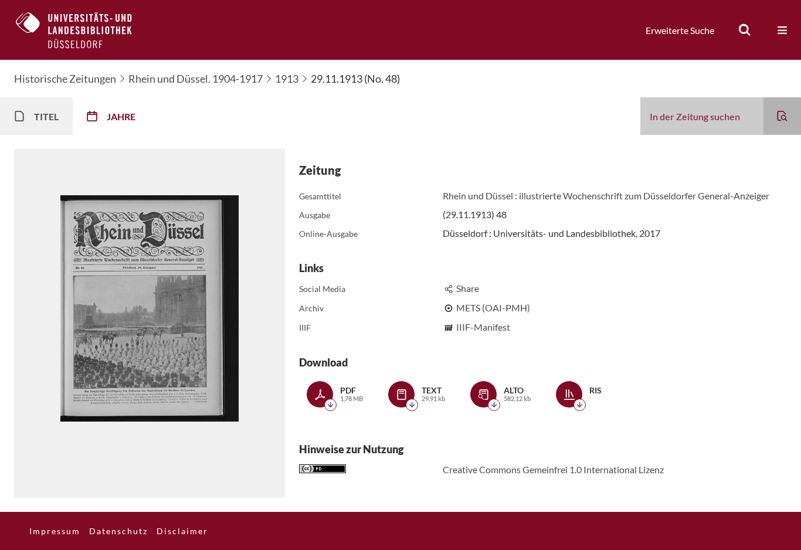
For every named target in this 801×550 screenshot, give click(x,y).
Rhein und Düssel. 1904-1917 (195, 78)
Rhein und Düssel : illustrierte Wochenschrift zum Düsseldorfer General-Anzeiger (606, 195)
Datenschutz (118, 531)
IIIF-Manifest (483, 326)
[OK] (744, 30)
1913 (286, 78)
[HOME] (83, 30)
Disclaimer (182, 531)
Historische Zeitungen (65, 78)
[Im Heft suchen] (782, 116)
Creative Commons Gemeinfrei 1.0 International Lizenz (553, 469)
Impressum (54, 531)
